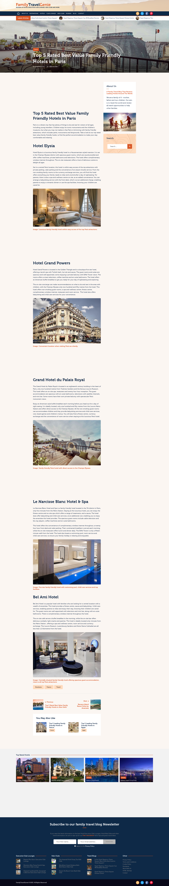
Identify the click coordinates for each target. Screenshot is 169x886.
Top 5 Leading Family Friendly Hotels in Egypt (89, 725)
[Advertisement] (49, 94)
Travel (58, 687)
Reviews (68, 13)
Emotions (38, 687)
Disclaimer (126, 866)
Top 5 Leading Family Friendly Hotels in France (57, 725)
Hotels (42, 13)
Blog (74, 13)
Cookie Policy (127, 864)
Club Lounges (51, 13)
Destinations (33, 13)
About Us (25, 13)
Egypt (83, 730)
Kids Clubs (60, 13)
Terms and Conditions (129, 862)
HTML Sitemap (127, 870)
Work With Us (127, 868)
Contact (81, 13)
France (36, 49)
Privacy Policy (89, 846)
